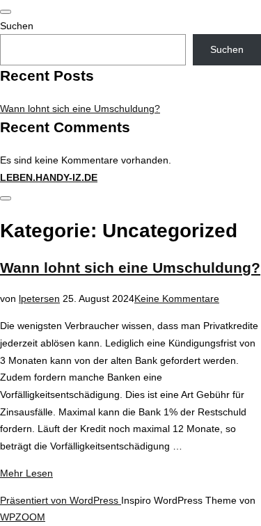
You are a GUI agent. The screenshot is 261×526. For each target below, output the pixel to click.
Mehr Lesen (26, 473)
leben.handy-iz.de (48, 177)
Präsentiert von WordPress (60, 500)
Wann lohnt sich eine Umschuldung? (80, 108)
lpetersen (39, 298)
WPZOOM (22, 517)
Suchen (16, 25)
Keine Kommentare (176, 298)
